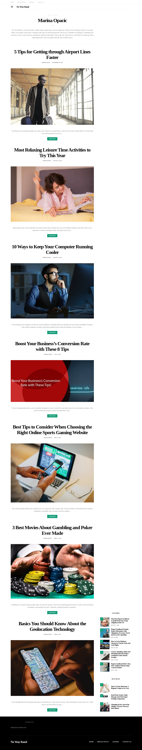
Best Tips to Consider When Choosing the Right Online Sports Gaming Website (52, 429)
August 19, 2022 (57, 160)
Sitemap (31, 2)
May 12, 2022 (57, 437)
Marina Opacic (46, 62)
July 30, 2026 (114, 637)
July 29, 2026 (114, 647)
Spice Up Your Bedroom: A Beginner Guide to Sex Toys (120, 687)
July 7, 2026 (114, 670)
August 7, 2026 (115, 625)
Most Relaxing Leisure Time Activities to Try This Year (52, 152)
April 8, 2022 (57, 634)
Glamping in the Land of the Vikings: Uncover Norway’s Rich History (120, 706)
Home (12, 2)
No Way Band (23, 6)
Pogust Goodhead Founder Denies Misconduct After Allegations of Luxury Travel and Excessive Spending (120, 632)
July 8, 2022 (57, 354)
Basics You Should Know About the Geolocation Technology (52, 626)
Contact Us (41, 2)
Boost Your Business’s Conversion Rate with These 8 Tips (52, 346)
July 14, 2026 (114, 659)
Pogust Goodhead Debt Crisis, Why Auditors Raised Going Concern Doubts (120, 665)
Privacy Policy (22, 2)
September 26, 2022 (57, 62)
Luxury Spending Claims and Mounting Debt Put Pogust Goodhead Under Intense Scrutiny (120, 654)
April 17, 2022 (57, 538)
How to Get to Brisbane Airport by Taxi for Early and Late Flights (120, 643)
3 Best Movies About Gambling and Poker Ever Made (52, 530)
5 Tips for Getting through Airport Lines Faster (52, 54)
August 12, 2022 (57, 257)
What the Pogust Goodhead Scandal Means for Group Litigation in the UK (120, 620)
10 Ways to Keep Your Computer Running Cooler (52, 249)
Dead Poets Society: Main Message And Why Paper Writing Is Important (119, 697)
